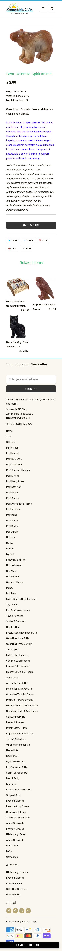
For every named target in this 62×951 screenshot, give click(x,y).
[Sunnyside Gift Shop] (19, 10)
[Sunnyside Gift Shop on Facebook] (8, 910)
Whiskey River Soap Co (18, 744)
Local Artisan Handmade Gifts (21, 632)
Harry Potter (12, 576)
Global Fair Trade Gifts (17, 638)
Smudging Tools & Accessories (22, 711)
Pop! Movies (12, 475)
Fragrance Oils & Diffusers (19, 672)
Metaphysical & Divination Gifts (22, 705)
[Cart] (52, 8)
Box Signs (11, 784)
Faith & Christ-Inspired (17, 655)
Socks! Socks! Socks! (17, 772)
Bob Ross (11, 593)
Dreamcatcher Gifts (16, 728)
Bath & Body (12, 778)
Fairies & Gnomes (15, 722)
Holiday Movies (14, 565)
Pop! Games (12, 498)
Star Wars (11, 571)
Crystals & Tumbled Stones (20, 694)
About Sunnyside (15, 823)
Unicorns (10, 537)
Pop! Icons (11, 515)
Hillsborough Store (15, 834)
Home (9, 431)
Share (30, 240)
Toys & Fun (12, 604)
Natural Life (12, 750)
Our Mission (12, 845)
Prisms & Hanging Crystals (20, 700)
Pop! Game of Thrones (18, 470)
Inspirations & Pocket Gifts (20, 733)
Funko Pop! (12, 447)
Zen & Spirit (12, 649)
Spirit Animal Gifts (15, 716)
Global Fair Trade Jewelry (19, 644)
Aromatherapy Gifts (16, 683)
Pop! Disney (12, 492)
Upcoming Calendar (16, 812)
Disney (9, 588)
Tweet (15, 240)
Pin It (44, 240)
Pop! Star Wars (14, 487)
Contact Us (12, 857)
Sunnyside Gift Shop (25, 921)
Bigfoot (10, 554)
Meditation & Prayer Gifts (19, 688)
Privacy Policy (13, 894)
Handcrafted (13, 627)
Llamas (10, 548)
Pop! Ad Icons (13, 509)
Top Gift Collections (16, 739)
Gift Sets (10, 442)
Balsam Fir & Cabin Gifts (18, 789)
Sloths (9, 543)
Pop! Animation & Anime (19, 503)
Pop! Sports (12, 520)
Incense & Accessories (18, 666)
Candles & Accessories (18, 660)
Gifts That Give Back (16, 889)
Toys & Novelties (14, 616)
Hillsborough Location (17, 872)
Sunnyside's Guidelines (18, 817)
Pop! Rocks (12, 526)
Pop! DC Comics (14, 459)
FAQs (9, 851)
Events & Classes (15, 801)
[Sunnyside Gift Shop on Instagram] (21, 910)
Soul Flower (12, 756)
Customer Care (14, 883)
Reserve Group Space (17, 806)
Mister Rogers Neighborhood (21, 599)
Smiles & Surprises (16, 621)
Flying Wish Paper (15, 761)
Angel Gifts (12, 677)
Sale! (8, 436)
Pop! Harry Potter (15, 481)
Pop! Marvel (12, 453)
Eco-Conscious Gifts (16, 767)
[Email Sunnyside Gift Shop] (28, 910)
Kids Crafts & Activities (18, 610)
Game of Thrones (15, 582)
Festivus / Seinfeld (16, 560)
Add (14, 248)
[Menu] (43, 8)
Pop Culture (12, 531)
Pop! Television (14, 464)
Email (28, 248)
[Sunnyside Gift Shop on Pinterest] (15, 910)
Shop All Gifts (13, 795)
